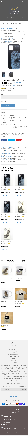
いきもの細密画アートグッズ (14, 400)
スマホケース (8, 35)
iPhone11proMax (9, 28)
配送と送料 (14, 347)
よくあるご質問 (14, 351)
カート (25, 1)
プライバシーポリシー (14, 356)
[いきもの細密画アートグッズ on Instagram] (16, 396)
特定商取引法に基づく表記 (14, 354)
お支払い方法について (14, 349)
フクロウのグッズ (9, 38)
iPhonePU (7, 31)
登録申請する (23, 389)
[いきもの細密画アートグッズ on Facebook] (13, 396)
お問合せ (14, 353)
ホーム (2, 23)
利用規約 (14, 358)
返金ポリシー (14, 360)
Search (14, 345)
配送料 (14, 85)
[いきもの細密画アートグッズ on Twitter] (11, 396)
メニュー (5, 1)
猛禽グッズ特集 (8, 41)
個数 (2, 94)
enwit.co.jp (14, 412)
